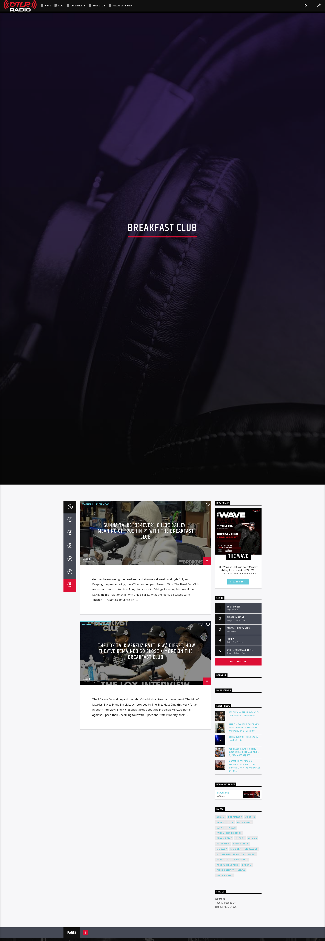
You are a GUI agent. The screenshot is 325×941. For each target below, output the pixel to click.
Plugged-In (223, 833)
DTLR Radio (244, 863)
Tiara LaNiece (225, 910)
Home (48, 6)
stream (247, 905)
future (240, 879)
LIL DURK (235, 889)
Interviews (102, 544)
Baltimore (235, 857)
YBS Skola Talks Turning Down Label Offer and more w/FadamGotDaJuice (244, 793)
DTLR (231, 863)
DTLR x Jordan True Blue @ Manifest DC (243, 779)
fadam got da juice (229, 873)
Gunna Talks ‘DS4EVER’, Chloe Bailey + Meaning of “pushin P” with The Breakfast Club (146, 572)
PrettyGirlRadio (227, 905)
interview (223, 884)
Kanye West (240, 884)
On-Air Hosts (78, 6)
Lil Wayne (251, 889)
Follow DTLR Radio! (123, 6)
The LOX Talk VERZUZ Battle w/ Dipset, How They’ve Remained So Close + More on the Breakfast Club (146, 692)
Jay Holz (87, 599)
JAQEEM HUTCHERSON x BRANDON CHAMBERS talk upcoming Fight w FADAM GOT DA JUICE (245, 806)
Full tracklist (238, 702)
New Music (223, 900)
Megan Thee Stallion (230, 894)
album (220, 857)
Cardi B (250, 857)
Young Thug (224, 916)
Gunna (252, 879)
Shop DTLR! (99, 6)
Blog (60, 6)
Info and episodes (238, 622)
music (251, 894)
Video (241, 910)
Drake (220, 863)
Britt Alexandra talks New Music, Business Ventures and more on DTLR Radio (244, 768)
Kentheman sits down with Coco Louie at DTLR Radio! (244, 754)
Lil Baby (221, 889)
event (220, 868)
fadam (232, 868)
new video (240, 900)
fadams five (224, 879)
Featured (87, 544)
